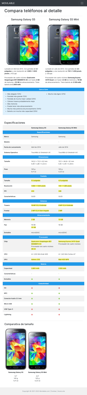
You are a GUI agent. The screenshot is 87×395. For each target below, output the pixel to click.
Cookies (53, 391)
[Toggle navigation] (82, 3)
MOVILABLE (8, 3)
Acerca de (61, 391)
